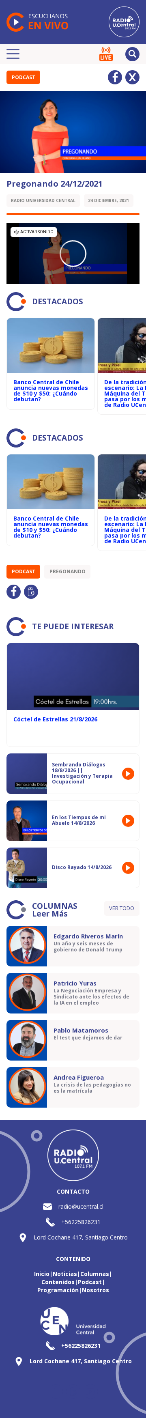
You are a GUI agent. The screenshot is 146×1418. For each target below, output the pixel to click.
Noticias (65, 1274)
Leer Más (50, 913)
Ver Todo (121, 908)
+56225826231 (81, 1222)
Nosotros (95, 1290)
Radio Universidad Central (43, 200)
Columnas (94, 1274)
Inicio (41, 1274)
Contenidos (58, 1282)
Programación (58, 1290)
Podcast (23, 77)
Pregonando (67, 571)
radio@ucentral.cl (80, 1206)
